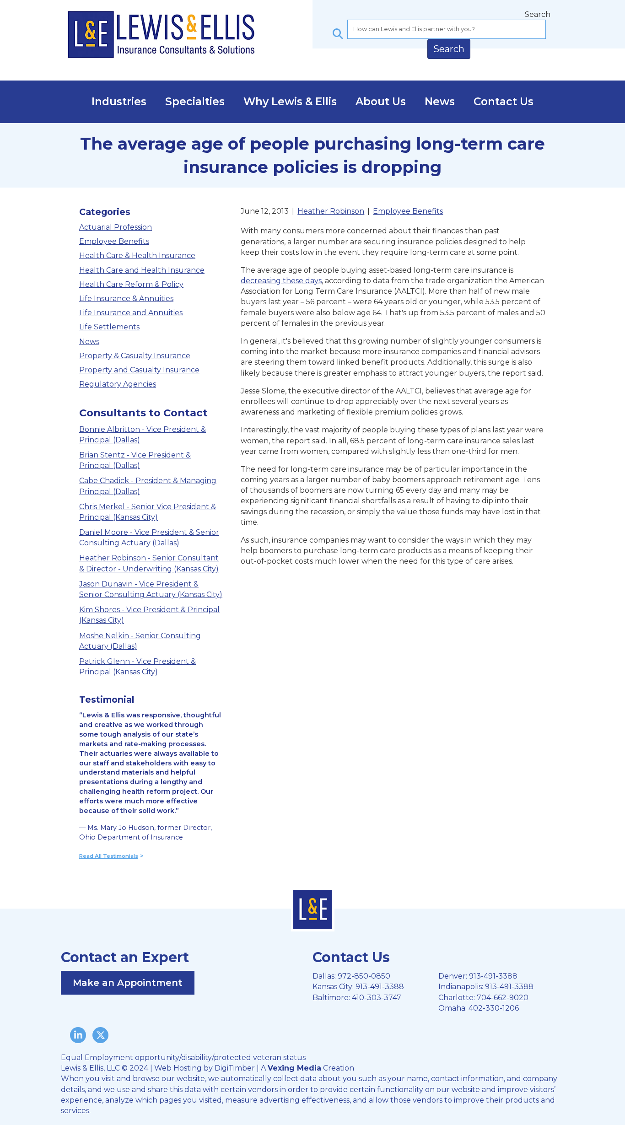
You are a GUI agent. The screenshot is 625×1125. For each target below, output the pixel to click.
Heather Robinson (330, 211)
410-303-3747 (376, 997)
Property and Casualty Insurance (139, 370)
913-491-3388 (380, 986)
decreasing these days (281, 280)
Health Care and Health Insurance (142, 270)
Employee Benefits (114, 241)
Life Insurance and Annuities (131, 312)
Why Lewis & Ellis (290, 101)
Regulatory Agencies (117, 384)
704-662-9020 (502, 997)
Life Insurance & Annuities (126, 298)
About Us (381, 101)
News (440, 101)
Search (537, 14)
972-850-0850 (364, 976)
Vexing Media (294, 1068)
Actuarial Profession (115, 227)
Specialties (195, 101)
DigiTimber (235, 1068)
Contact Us (503, 101)
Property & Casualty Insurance (134, 355)
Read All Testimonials (108, 856)
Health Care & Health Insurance (137, 255)
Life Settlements (109, 327)
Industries (119, 101)
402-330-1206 (494, 1008)
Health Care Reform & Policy (131, 284)
